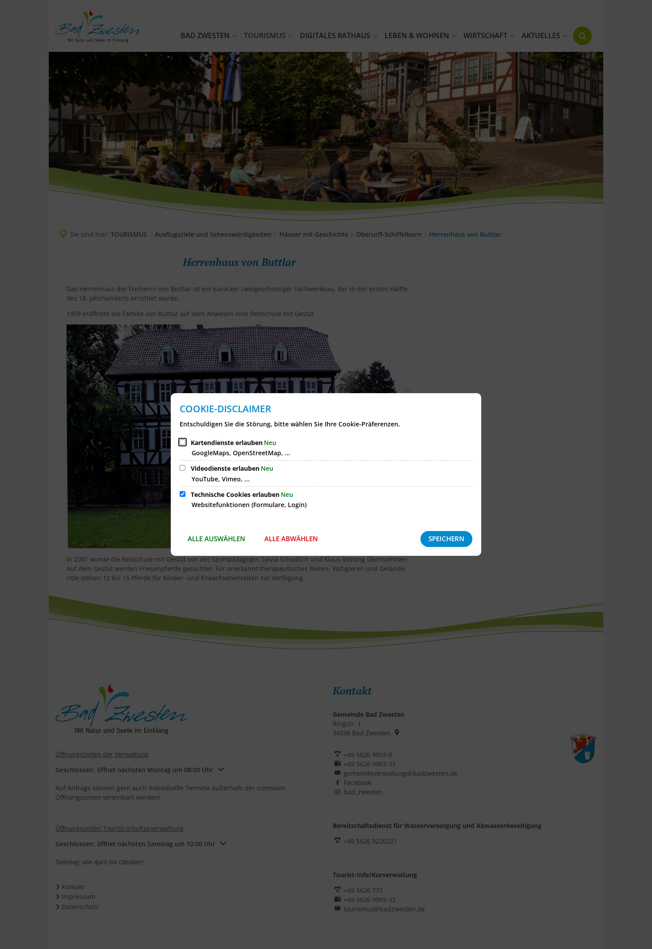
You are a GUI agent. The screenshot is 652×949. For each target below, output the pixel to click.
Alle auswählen (216, 538)
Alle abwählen (291, 538)
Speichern (446, 538)
